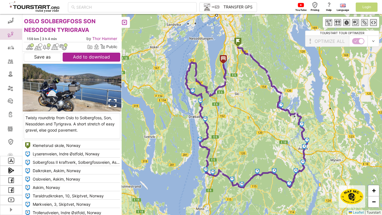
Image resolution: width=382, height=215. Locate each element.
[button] (237, 43)
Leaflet (358, 212)
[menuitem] (11, 20)
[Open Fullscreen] (111, 103)
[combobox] (134, 7)
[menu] (11, 85)
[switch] (358, 41)
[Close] (124, 22)
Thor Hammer (104, 38)
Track (20, 87)
